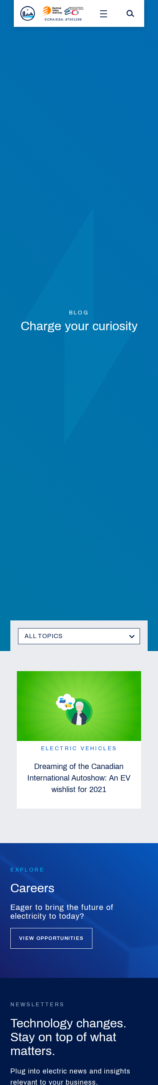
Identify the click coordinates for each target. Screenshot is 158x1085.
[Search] (130, 13)
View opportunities (51, 938)
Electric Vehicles (79, 748)
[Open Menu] (103, 13)
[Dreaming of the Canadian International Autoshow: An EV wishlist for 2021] (79, 706)
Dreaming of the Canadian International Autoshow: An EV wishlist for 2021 (78, 778)
